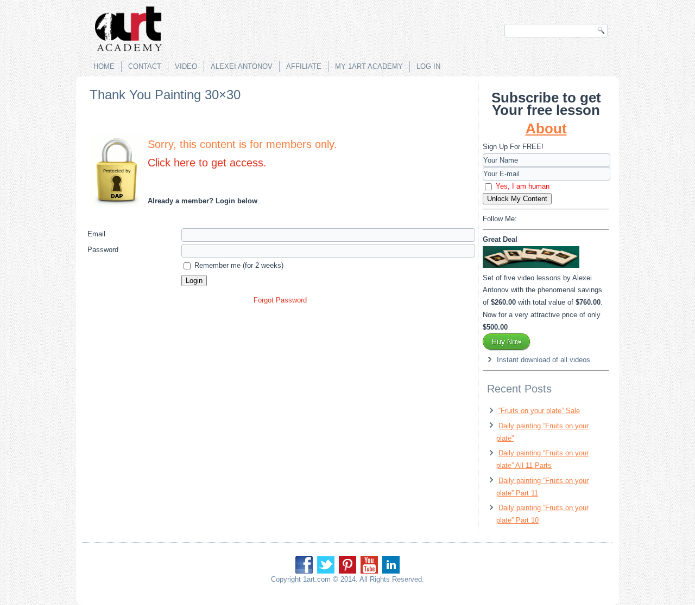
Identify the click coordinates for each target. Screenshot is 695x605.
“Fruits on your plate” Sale (539, 411)
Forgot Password (280, 300)
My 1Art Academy (369, 66)
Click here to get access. (207, 163)
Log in (428, 66)
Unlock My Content (517, 199)
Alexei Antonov (242, 66)
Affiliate (303, 66)
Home (104, 66)
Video (186, 66)
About (546, 128)
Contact (144, 66)
